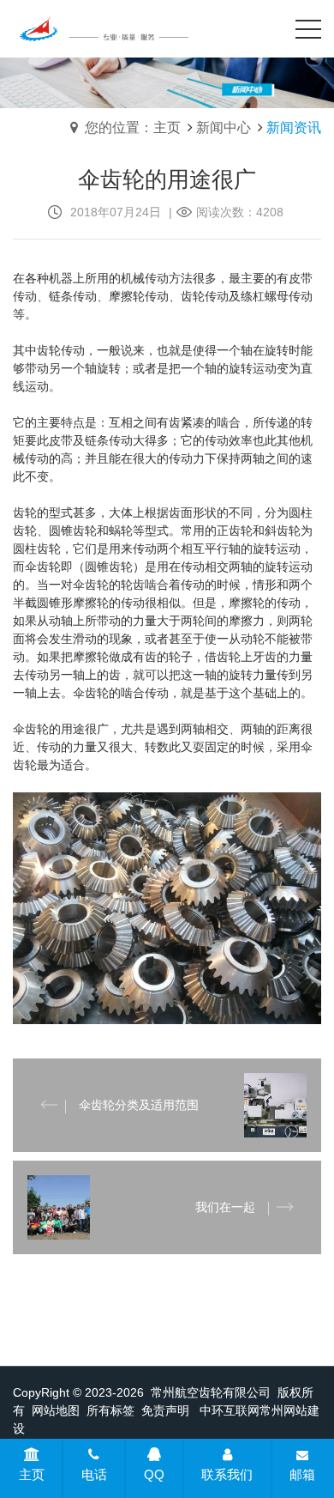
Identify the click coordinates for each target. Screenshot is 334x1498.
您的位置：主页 (133, 127)
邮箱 (302, 1474)
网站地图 (56, 1410)
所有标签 (110, 1410)
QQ (154, 1474)
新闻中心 (223, 127)
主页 (32, 1474)
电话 (94, 1474)
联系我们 (227, 1474)
